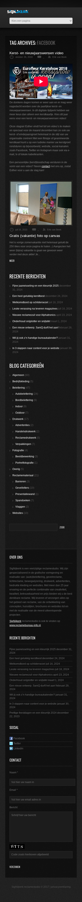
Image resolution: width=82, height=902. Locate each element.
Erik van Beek (59, 57)
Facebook (19, 738)
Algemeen (18, 375)
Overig (16, 469)
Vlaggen (20, 506)
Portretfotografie (24, 462)
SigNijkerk (15, 621)
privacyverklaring (61, 886)
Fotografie (18, 450)
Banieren (20, 481)
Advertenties (22, 425)
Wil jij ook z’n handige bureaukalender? (35, 337)
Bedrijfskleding (20, 381)
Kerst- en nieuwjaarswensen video (36, 53)
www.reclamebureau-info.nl (25, 625)
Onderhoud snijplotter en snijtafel (31, 321)
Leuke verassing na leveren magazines (34, 308)
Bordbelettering (24, 400)
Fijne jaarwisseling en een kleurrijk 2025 (35, 285)
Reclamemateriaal (22, 475)
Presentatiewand (25, 494)
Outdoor (20, 412)
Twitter (17, 743)
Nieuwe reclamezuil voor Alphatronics (34, 314)
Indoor (19, 406)
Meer (12, 260)
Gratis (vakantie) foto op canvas (34, 236)
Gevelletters (22, 487)
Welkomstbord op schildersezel (30, 302)
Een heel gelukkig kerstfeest (28, 296)
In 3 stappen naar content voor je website (35, 348)
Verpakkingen (23, 444)
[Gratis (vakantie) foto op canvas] (41, 203)
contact (46, 166)
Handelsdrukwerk (25, 431)
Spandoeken (22, 500)
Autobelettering (24, 393)
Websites (17, 513)
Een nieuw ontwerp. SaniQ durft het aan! (35, 327)
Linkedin (18, 748)
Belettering (18, 387)
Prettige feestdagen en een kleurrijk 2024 (33, 712)
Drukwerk (17, 419)
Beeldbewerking (24, 456)
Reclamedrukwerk (25, 437)
